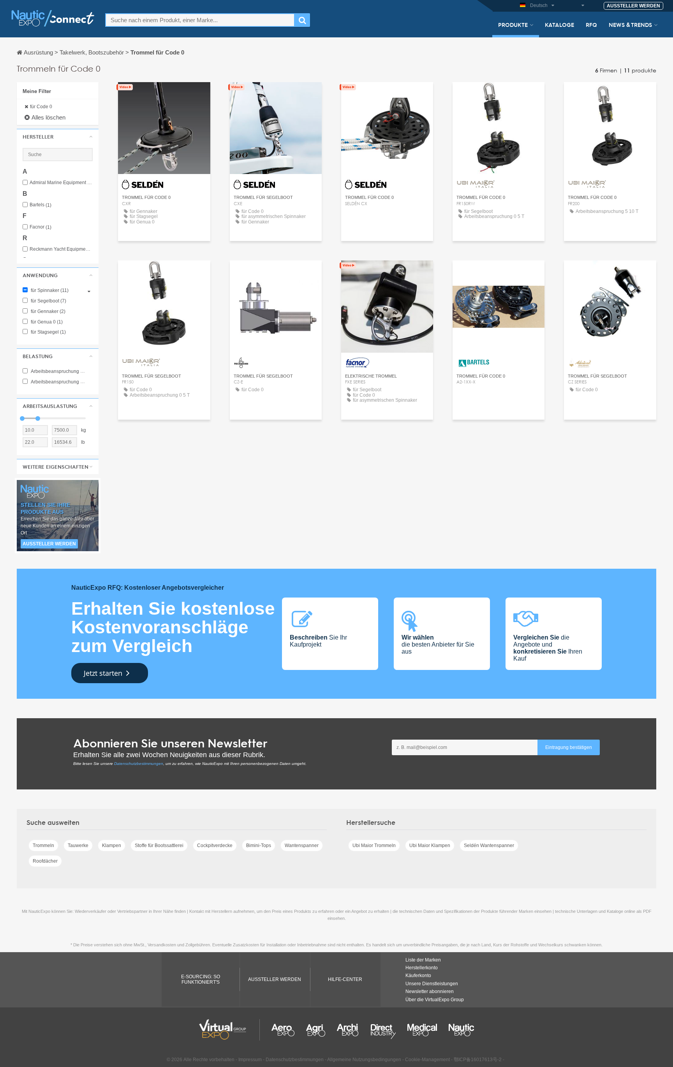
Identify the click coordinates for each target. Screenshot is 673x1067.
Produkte (513, 24)
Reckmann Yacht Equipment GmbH (61, 249)
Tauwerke (78, 845)
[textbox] (200, 20)
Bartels (40, 205)
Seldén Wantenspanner (489, 845)
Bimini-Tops (258, 845)
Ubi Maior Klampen (429, 845)
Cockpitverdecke (215, 845)
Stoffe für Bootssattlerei (159, 845)
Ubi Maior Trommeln (374, 845)
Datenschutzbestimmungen (138, 763)
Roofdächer (45, 861)
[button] (58, 136)
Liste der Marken (423, 960)
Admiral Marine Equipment (61, 183)
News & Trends (630, 24)
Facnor (40, 227)
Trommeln (43, 845)
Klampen (111, 845)
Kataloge (559, 24)
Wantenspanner (302, 845)
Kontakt (275, 273)
